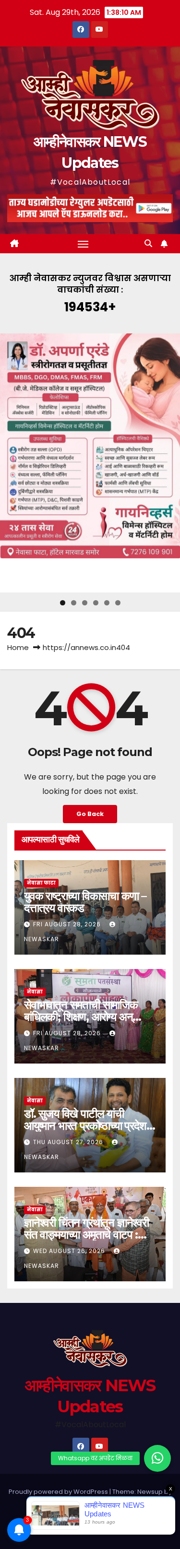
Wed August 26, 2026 (70, 1251)
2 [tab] (73, 602)
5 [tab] (106, 602)
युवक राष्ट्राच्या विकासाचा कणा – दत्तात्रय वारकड (85, 902)
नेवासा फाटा (41, 883)
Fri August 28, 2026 (68, 924)
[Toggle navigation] (83, 243)
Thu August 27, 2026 (69, 1142)
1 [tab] (62, 602)
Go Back (90, 814)
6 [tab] (117, 602)
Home (18, 647)
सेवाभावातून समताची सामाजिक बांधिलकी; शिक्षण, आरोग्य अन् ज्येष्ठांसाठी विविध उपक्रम (81, 1017)
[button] (148, 243)
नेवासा (35, 991)
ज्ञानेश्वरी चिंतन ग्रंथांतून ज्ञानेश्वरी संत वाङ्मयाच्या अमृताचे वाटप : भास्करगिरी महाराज (86, 1234)
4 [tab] (95, 602)
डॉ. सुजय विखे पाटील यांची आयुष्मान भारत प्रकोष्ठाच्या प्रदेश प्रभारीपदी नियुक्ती (85, 1126)
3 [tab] (84, 602)
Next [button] (169, 463)
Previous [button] (11, 463)
